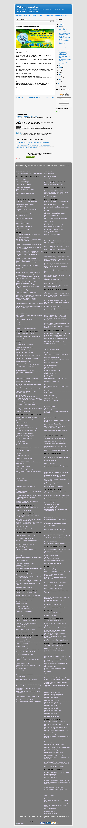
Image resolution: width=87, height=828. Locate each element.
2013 (59, 81)
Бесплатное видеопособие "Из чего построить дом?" (27, 499)
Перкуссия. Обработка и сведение (23, 657)
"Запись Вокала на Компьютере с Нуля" (24, 439)
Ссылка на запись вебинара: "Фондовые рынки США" (55, 344)
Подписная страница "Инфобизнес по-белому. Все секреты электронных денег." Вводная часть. (56, 279)
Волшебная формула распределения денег (25, 601)
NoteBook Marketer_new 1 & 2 (50, 808)
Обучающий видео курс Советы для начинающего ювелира (56, 461)
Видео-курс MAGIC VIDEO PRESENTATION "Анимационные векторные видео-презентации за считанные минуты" (28, 296)
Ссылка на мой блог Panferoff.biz (23, 308)
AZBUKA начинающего (49, 797)
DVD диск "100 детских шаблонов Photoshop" (53, 486)
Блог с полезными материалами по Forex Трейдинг (54, 340)
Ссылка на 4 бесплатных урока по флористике (25, 535)
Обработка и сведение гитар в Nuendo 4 (24, 654)
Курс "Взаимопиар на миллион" (50, 666)
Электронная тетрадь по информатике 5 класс (53, 787)
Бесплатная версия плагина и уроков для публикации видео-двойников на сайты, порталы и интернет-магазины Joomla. (28, 242)
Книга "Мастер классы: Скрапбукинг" (51, 700)
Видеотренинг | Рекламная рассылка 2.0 (24, 347)
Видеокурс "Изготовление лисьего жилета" (53, 551)
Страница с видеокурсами (21, 313)
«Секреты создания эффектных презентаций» (25, 220)
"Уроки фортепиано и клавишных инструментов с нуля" (27, 419)
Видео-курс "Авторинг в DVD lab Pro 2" (24, 283)
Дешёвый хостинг (48, 171)
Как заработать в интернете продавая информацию (54, 213)
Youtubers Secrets (48, 810)
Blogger (45, 817)
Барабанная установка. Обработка (23, 641)
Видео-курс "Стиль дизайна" (50, 507)
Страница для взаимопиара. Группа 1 (52, 673)
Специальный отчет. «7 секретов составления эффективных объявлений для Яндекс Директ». (28, 381)
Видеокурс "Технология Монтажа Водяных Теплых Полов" (56, 304)
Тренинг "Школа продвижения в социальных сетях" (54, 537)
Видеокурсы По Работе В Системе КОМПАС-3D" (26, 620)
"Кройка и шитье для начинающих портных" (25, 674)
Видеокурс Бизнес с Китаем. (50, 460)
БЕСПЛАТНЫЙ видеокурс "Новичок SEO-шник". (26, 404)
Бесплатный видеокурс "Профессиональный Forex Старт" (56, 335)
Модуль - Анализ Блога (49, 223)
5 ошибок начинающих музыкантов (23, 450)
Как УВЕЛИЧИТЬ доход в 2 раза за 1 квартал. (25, 579)
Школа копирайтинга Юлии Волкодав (51, 517)
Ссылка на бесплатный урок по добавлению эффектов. (55, 651)
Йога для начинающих (48, 375)
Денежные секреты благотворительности (24, 605)
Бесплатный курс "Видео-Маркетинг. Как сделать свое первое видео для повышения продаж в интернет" (28, 270)
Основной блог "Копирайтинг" (50, 525)
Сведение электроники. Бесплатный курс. (24, 458)
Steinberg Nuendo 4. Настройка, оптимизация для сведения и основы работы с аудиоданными (28, 639)
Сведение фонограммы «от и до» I (23, 661)
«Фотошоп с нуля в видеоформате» (23, 223)
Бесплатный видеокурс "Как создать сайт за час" (54, 206)
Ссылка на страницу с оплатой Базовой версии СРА (27, 507)
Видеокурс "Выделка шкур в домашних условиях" (54, 560)
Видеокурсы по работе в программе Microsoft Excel (26, 593)
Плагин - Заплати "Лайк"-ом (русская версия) (53, 224)
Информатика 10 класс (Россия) (51, 774)
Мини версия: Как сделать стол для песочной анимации (55, 428)
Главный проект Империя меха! (50, 547)
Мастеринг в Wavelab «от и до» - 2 (23, 648)
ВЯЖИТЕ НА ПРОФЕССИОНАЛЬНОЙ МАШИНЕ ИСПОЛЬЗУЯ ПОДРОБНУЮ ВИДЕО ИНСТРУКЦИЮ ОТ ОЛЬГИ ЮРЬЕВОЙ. (57, 450)
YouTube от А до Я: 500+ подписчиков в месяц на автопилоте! (57, 354)
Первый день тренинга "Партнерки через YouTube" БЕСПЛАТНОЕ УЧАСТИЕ (26, 392)
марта (60, 76)
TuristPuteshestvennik (50, 15)
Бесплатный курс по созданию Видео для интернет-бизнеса (28, 272)
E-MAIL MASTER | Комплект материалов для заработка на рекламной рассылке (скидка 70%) (28, 368)
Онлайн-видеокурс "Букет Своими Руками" (25, 538)
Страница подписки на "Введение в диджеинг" (25, 468)
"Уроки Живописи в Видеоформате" (23, 425)
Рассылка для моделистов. (50, 463)
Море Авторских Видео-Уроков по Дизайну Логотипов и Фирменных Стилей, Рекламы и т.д (55, 510)
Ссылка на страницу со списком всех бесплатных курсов (28, 665)
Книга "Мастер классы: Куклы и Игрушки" (52, 710)
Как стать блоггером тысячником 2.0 (51, 216)
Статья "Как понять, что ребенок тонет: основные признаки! (56, 495)
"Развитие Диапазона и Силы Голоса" (23, 436)
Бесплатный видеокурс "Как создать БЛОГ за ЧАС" (54, 204)
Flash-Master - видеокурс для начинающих (25, 366)
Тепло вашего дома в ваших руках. (23, 489)
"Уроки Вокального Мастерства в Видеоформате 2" (26, 428)
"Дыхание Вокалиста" (20, 441)
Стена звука (18, 666)
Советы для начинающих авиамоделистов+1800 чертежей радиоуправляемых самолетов (56, 467)
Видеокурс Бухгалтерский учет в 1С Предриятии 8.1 (55, 621)
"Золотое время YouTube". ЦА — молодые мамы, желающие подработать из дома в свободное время (56, 257)
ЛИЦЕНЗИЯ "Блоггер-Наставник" (51, 219)
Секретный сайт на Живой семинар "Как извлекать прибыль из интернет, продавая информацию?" (29, 307)
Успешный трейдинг (48, 398)
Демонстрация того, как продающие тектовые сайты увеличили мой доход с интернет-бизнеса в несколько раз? (29, 523)
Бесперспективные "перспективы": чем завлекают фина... (62, 53)
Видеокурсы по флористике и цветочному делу (26, 549)
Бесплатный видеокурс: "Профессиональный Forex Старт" (56, 338)
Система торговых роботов (49, 395)
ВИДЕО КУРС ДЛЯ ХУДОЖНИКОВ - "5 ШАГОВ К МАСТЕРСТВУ (29, 173)
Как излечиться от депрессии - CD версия (52, 750)
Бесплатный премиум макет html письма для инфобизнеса (56, 663)
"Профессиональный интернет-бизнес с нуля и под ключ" (28, 235)
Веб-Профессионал (20, 478)
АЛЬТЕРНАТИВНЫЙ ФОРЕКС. (22, 586)
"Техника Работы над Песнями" (22, 443)
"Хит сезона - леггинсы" (21, 676)
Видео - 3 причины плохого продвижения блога (53, 211)
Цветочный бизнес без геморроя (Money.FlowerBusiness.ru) (28, 533)
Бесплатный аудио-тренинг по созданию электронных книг (56, 531)
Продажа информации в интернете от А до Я (53, 229)
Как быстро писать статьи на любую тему (24, 608)
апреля (60, 74)
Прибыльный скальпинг (49, 383)
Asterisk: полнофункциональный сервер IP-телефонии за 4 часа (29, 568)
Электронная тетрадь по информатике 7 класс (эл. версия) (56, 790)
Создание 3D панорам (20, 373)
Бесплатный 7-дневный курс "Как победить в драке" (55, 677)
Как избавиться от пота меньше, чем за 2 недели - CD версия (56, 745)
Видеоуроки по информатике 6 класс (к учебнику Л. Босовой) (56, 772)
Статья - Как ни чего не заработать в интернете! (54, 232)
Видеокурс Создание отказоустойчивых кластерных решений (28, 557)
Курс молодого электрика (21, 494)
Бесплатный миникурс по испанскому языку (53, 586)
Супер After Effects (20, 228)
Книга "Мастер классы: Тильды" (50, 698)
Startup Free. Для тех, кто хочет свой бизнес (53, 351)
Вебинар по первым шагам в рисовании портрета (54, 600)
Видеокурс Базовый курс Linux (22, 562)
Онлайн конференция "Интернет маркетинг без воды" (55, 240)
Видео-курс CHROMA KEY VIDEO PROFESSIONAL (26, 292)
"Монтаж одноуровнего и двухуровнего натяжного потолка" (56, 438)
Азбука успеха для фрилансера (50, 355)
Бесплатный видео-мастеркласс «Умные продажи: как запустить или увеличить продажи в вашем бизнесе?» (55, 316)
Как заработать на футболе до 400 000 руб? (64, 63)
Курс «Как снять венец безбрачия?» (23, 181)
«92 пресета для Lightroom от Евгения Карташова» (26, 201)
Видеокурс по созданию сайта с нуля (52, 370)
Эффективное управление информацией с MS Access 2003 (28, 336)
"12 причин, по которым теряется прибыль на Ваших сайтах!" (28, 234)
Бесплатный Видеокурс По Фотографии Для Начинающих (28, 595)
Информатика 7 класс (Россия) (50, 779)
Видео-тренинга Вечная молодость (23, 187)
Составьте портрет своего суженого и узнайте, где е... (64, 37)
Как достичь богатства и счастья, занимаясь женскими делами (29, 609)
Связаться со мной (27, 15)
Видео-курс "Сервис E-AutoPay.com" (23, 290)
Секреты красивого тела (49, 392)
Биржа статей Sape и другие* (50, 176)
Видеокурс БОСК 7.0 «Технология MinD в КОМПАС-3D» (27, 622)
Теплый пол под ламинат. (21, 488)
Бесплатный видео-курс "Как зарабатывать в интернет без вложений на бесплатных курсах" (28, 261)
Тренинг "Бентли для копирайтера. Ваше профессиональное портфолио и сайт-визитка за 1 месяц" (56, 521)
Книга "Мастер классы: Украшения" (51, 695)
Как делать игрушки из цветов (22, 546)
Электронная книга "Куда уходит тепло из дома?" (26, 486)
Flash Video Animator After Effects (22, 237)
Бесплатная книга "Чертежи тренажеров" (52, 563)
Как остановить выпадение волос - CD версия (53, 752)
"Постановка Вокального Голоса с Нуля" (24, 438)
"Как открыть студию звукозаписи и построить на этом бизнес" (29, 444)
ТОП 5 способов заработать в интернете (52, 189)
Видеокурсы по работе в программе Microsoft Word (26, 592)
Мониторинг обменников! (49, 174)
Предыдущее (50, 97)
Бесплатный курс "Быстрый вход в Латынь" (53, 569)
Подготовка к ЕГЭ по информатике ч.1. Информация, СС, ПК (56, 780)
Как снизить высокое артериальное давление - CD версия (56, 753)
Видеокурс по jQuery (48, 367)
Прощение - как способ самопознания (24, 611)
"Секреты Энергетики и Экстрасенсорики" (52, 612)
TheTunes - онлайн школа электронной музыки (25, 452)
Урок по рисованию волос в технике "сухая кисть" (54, 607)
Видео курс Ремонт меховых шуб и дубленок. (53, 561)
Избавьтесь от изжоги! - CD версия (51, 722)
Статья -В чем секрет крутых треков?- (24, 464)
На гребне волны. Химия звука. (22, 455)
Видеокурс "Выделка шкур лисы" (51, 557)
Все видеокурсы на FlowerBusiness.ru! (24, 547)
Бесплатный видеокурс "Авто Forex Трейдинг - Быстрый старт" (57, 333)
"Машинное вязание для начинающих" (52, 436)
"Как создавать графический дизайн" (51, 504)
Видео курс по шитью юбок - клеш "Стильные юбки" (27, 679)
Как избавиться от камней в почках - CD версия (54, 744)
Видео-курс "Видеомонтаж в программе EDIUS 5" (26, 284)
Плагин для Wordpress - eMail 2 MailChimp (52, 226)
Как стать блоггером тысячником (51, 215)
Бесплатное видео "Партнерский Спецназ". (25, 402)
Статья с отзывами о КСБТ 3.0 (50, 235)
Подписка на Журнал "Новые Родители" (52, 182)
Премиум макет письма (49, 669)
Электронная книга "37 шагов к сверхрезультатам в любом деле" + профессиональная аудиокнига (56, 286)
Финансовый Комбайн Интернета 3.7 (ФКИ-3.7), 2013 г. (27, 573)
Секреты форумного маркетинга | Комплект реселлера (27, 358)
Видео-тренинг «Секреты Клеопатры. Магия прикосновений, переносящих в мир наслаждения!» (28, 191)
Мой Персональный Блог (28, 7)
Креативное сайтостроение (49, 811)
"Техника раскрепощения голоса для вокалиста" (26, 430)
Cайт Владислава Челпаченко (50, 196)
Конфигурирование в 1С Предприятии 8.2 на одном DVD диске (57, 639)
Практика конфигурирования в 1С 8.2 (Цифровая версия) (56, 640)
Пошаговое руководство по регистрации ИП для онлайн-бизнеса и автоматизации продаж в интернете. (55, 281)
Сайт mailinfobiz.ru (48, 671)
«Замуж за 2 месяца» (20, 196)
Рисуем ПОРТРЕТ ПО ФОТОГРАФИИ (24, 319)
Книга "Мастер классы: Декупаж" (51, 713)
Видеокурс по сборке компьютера (51, 368)
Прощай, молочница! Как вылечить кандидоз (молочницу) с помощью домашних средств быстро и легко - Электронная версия (56, 763)
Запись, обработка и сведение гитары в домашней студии (28, 644)
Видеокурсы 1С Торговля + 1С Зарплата (52, 634)
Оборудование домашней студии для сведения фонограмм (28, 649)
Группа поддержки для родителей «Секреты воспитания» (56, 491)
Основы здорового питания (49, 379)
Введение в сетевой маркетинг (50, 363)
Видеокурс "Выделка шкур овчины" (51, 555)
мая (59, 72)
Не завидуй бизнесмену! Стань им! (28, 125)
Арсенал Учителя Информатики (50, 771)
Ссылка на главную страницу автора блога (53, 604)
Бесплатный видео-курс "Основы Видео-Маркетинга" (27, 265)
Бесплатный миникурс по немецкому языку (53, 588)
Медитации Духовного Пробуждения (51, 613)
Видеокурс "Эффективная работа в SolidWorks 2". (26, 631)
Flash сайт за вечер (48, 798)
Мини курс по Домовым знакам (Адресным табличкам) (55, 430)
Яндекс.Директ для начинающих (51, 400)
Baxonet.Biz (42, 15)
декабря (60, 24)
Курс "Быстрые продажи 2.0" (22, 517)
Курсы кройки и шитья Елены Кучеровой (24, 681)
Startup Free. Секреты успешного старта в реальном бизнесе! (56, 352)
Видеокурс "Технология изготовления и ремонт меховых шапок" (57, 549)
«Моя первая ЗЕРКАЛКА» (21, 215)
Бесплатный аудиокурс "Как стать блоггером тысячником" (56, 201)
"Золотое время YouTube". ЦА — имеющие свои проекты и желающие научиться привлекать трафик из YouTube (56, 254)
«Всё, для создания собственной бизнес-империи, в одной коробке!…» (35, 132)
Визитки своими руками (49, 418)
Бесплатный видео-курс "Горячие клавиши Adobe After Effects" (29, 256)
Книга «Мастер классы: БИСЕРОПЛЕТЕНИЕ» (53, 694)
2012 (59, 83)
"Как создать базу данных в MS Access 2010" (25, 334)
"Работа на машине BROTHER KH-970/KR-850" (54, 441)
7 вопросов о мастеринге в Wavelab (23, 637)
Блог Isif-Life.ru (47, 210)
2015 (59, 21)
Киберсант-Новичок (48, 376)
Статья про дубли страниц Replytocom (52, 234)
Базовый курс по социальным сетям (51, 357)
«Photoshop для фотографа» (22, 207)
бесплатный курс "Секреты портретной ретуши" (54, 648)
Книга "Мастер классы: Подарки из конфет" (53, 703)
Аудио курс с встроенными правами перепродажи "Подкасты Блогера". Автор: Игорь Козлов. (28, 406)
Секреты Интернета (48, 390)
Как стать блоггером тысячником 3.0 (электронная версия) (56, 218)
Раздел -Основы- (19, 456)
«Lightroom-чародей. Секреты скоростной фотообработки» (28, 202)
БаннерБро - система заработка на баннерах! (63, 40)
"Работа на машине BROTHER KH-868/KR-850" (54, 440)
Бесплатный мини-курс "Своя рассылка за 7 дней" (54, 529)
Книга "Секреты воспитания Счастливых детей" (54, 184)
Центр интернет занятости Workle (61, 15)
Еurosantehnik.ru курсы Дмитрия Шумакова (53, 308)
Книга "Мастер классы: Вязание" (51, 715)
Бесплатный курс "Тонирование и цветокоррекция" (54, 650)
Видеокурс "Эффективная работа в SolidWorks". (26, 629)
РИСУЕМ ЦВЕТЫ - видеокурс (22, 321)
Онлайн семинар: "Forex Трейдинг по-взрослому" (54, 341)
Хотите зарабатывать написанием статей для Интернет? (56, 519)
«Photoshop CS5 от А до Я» (21, 206)
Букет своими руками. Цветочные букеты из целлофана (27, 550)
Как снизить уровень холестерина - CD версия (53, 755)
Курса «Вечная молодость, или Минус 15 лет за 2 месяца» (28, 177)
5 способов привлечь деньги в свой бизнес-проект (26, 116)
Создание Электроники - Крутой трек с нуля (25, 461)
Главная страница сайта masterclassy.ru (52, 716)
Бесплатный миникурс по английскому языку (53, 585)
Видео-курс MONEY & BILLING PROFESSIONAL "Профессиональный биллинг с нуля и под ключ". (26, 299)
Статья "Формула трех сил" (50, 283)
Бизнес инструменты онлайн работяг (23, 350)
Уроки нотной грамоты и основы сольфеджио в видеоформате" (29, 415)
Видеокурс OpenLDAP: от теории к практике (25, 563)
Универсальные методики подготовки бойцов (53, 687)
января (60, 79)
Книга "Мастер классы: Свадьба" (51, 702)
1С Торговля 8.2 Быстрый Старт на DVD (52, 620)
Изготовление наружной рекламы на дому (52, 423)
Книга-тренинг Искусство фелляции (23, 184)
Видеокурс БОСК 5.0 (20, 626)
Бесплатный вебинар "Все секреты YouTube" (53, 262)
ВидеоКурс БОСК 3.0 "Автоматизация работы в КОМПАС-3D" (29, 627)
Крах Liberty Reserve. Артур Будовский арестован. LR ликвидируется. (30, 144)
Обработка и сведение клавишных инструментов (26, 656)
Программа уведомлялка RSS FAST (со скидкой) (54, 227)
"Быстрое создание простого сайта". (23, 411)
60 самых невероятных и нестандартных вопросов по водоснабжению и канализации (27, 502)
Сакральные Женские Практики (50, 615)
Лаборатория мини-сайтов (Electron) (23, 361)
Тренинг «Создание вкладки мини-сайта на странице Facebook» (57, 535)
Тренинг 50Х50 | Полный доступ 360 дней (24, 372)
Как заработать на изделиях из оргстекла (52, 424)
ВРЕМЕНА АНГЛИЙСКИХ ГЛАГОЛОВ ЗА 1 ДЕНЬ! (26, 396)
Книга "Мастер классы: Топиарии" (51, 697)
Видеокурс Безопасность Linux (22, 560)
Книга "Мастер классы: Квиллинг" (51, 711)
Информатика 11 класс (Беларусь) (51, 775)
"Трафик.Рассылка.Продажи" (22, 526)
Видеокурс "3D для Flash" (49, 406)
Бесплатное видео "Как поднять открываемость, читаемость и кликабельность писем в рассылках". (57, 260)
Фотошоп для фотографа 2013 (22, 229)
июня (60, 70)
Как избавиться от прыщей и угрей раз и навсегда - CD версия (57, 747)
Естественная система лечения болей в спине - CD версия (56, 721)
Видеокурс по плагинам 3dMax (50, 408)
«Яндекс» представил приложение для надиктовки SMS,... (62, 30)
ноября (60, 26)
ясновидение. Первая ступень (22, 615)
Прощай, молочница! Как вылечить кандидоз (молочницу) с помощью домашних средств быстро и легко (56, 760)
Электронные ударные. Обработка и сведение (25, 670)
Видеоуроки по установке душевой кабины (53, 306)
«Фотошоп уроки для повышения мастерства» (25, 224)
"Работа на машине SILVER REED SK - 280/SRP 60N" (55, 443)
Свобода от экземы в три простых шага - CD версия (55, 766)
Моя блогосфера (19, 15)
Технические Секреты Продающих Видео (24, 352)
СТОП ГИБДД (47, 389)
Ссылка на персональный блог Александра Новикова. (27, 378)
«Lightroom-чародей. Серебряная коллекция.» (25, 204)
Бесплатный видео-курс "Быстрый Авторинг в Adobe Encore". (28, 249)
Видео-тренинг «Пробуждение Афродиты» (25, 193)
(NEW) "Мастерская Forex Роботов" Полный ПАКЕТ (55, 332)
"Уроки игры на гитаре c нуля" (22, 420)
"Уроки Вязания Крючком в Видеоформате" (25, 427)
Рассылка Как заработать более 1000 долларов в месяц (55, 465)
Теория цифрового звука (21, 668)
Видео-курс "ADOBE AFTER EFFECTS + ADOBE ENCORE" (28, 276)
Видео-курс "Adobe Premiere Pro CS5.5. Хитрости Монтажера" (28, 278)
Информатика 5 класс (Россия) (50, 777)
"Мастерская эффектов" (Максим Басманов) (53, 645)
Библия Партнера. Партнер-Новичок (51, 362)
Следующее (19, 97)
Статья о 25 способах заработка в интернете (53, 190)
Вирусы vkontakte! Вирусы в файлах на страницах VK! (27, 147)
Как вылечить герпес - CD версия (51, 728)
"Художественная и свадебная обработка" (53, 646)
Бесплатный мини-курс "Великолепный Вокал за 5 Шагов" (28, 417)
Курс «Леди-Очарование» (21, 179)
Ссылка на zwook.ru (20, 463)
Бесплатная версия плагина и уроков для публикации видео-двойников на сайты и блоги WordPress (28, 240)
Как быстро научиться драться (50, 680)
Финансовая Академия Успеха (22, 574)
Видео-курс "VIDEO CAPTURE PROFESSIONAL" (26, 281)
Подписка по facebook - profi (22, 354)
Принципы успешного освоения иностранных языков (55, 384)
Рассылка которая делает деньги (51, 231)
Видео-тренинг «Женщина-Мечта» (23, 195)
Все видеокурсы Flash (48, 409)
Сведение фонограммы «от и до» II (23, 663)
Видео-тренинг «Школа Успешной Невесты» (25, 189)
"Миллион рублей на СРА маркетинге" (24, 510)
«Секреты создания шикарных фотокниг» (24, 218)
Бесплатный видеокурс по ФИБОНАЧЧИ (52, 336)
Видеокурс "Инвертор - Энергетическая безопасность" (55, 300)
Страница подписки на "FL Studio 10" (23, 466)
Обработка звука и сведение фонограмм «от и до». (26, 652)
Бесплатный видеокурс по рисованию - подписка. (26, 328)
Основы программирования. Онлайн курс (24, 481)
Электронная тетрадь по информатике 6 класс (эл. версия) (56, 789)
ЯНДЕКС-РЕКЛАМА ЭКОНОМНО (51, 813)
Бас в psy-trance (19, 453)
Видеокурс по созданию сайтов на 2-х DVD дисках (54, 633)
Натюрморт (18, 324)
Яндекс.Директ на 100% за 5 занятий (51, 401)
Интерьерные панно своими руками (51, 482)
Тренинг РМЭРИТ (19, 555)
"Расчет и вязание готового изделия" (51, 444)
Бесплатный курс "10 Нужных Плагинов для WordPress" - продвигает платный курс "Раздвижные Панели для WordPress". (29, 399)
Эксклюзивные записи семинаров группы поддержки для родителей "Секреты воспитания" (56, 498)
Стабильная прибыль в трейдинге (51, 397)
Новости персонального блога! (34, 151)
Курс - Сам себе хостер (21, 363)
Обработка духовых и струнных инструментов (25, 651)
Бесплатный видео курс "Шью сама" (23, 677)
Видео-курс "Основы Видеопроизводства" (24, 289)
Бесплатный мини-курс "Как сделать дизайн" (53, 506)
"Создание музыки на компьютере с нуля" (24, 433)
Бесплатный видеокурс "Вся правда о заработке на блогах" (56, 202)
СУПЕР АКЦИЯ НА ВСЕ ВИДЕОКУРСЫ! (24, 317)
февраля (60, 77)
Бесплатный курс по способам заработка (24, 344)
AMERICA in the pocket (49, 795)
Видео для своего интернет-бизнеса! (23, 121)
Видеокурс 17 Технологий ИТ (22, 566)
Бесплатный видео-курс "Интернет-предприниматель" (27, 258)
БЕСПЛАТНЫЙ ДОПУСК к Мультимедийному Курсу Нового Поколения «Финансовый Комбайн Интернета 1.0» (28, 581)
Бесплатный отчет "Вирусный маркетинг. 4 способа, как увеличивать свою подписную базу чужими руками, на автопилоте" (55, 270)
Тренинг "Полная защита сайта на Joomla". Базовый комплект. (28, 699)
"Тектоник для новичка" (21, 431)
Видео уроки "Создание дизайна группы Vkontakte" (54, 543)
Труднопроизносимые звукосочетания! (62, 43)
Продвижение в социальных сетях (51, 541)
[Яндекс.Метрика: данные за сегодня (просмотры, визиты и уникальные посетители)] (20, 823)
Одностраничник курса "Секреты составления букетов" (27, 540)
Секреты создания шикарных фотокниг (24, 226)
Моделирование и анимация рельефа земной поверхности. (56, 414)
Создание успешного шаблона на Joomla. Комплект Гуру (27, 696)
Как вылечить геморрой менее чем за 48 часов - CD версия (56, 727)
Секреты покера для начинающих (51, 393)
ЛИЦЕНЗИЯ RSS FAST (49, 221)
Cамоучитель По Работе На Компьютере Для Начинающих (28, 597)
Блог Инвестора (35, 15)
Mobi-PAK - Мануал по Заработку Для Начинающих (26, 359)
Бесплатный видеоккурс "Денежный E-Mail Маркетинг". (27, 401)
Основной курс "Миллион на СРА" (23, 508)
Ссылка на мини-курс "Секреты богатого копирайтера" (55, 523)
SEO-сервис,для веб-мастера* (50, 178)
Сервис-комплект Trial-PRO (21, 349)
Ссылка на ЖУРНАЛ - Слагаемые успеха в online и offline (56, 590)
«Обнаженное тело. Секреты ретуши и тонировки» (26, 216)
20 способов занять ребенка (64, 50)
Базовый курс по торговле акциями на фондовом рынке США (56, 359)
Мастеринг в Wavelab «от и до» (22, 646)
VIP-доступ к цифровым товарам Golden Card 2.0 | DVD (27, 364)
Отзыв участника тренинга (49, 343)
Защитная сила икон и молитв (22, 606)
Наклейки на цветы (48, 432)
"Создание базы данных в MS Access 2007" (25, 333)
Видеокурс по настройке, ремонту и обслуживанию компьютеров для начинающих (54, 631)
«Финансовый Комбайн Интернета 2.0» (24, 587)
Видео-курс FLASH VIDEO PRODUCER (24, 293)
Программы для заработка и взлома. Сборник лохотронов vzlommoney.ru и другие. (33, 145)
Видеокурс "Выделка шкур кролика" (51, 558)
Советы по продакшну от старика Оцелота (25, 460)
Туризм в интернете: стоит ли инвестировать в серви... (64, 34)
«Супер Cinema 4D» (20, 221)
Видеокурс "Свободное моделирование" (24, 632)
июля (60, 68)
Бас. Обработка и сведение (22, 643)
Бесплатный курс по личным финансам (52, 360)
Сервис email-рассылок (49, 173)
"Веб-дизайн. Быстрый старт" (50, 502)
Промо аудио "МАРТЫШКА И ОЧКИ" (23, 387)
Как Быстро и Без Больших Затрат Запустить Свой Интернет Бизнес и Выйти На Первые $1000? (28, 520)
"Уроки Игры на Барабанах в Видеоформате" (25, 423)
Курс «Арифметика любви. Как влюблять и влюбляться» (27, 182)
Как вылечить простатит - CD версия (51, 734)
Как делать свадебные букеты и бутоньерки (25, 544)
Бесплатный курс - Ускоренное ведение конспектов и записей (57, 571)
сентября (61, 65)
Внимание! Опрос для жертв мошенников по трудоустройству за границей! (31, 140)
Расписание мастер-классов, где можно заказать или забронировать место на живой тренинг (55, 602)
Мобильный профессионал (21, 480)
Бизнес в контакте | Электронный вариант (24, 346)
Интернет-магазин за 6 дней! (50, 373)
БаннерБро (21, 93)
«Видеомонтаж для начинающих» (23, 171)
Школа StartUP (19, 342)
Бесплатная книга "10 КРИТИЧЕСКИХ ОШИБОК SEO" (55, 249)
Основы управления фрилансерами (51, 381)
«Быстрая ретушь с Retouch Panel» (23, 212)
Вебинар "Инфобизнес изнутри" (50, 195)
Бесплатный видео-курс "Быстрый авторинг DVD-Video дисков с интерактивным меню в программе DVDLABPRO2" (29, 252)
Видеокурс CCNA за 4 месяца (22, 565)
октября (60, 28)
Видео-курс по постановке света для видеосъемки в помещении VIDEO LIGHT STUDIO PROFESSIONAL (29, 301)
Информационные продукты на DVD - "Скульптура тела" (56, 475)
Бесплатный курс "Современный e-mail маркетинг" (54, 661)
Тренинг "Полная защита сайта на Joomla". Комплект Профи (28, 701)
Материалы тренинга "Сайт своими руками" (25, 370)
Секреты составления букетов (22, 537)
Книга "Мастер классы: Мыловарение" (52, 706)
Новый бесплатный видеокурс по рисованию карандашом (28, 322)
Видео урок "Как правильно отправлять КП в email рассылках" (57, 665)
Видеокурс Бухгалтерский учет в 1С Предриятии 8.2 (55, 623)
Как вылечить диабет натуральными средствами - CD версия (56, 730)
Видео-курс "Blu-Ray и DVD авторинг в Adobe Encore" (27, 279)
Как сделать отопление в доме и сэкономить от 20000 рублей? (29, 495)
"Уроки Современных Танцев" (22, 422)
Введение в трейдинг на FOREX (50, 365)
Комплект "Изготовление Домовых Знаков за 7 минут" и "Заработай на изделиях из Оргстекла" (55, 427)
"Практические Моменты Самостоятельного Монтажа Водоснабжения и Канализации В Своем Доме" (55, 291)
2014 (59, 22)
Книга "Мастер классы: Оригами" (51, 705)
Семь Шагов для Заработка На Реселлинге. (25, 382)
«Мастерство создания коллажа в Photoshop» (25, 213)
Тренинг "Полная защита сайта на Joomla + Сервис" (26, 698)
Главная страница (34, 97)
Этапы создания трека (20, 473)
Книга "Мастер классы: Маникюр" (51, 708)
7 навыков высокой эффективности (51, 349)
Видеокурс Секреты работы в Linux (23, 558)
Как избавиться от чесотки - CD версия (52, 749)
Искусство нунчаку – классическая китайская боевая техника (57, 679)
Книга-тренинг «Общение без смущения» (24, 185)
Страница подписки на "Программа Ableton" (25, 469)
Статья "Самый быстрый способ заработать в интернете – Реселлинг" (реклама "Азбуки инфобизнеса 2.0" (56, 193)
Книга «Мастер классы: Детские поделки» (52, 692)
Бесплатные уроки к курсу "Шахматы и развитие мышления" (56, 568)
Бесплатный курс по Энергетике (50, 572)
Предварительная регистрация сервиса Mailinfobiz (54, 668)
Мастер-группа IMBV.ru (49, 242)
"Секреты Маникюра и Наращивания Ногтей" (25, 435)
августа (60, 67)
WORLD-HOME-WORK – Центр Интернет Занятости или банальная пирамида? (32, 142)
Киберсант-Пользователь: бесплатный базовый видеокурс (56, 378)
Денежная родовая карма (21, 603)
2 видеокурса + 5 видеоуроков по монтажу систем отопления (56, 293)
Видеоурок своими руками (49, 371)
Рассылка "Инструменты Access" (23, 338)
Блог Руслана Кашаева (21, 524)
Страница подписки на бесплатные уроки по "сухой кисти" (56, 606)
